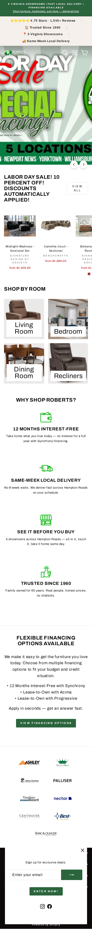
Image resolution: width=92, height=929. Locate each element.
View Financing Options (46, 723)
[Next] (83, 164)
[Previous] (74, 164)
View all (77, 188)
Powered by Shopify (46, 924)
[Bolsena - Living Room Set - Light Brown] (89, 274)
